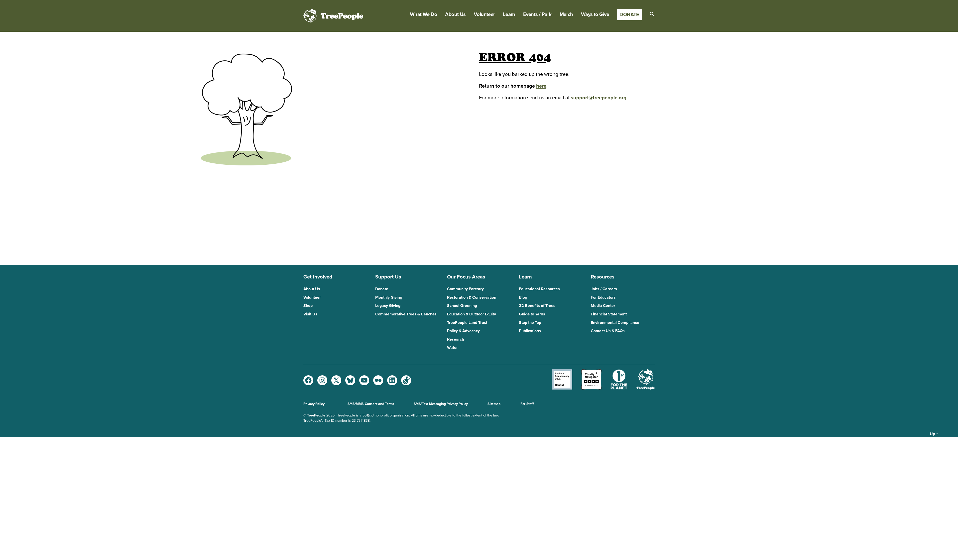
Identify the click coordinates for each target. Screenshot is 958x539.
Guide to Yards (532, 314)
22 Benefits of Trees (537, 305)
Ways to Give (595, 14)
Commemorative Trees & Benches (406, 314)
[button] (652, 13)
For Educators (603, 297)
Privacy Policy (313, 404)
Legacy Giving (387, 305)
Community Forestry (465, 288)
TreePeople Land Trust (467, 322)
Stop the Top (530, 322)
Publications (530, 330)
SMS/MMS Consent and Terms (371, 404)
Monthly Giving (388, 297)
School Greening (462, 305)
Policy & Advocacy (463, 330)
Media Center (603, 305)
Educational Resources (539, 288)
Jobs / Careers (604, 288)
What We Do (423, 14)
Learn (509, 14)
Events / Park (537, 14)
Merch (566, 14)
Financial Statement (609, 314)
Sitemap (493, 404)
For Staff (527, 404)
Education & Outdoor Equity (471, 314)
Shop (308, 305)
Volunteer (484, 14)
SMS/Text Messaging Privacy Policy (441, 404)
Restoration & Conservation (471, 297)
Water (452, 347)
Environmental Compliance (615, 322)
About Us (455, 14)
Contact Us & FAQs (608, 330)
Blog (523, 297)
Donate (629, 14)
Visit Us (310, 314)
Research (455, 339)
